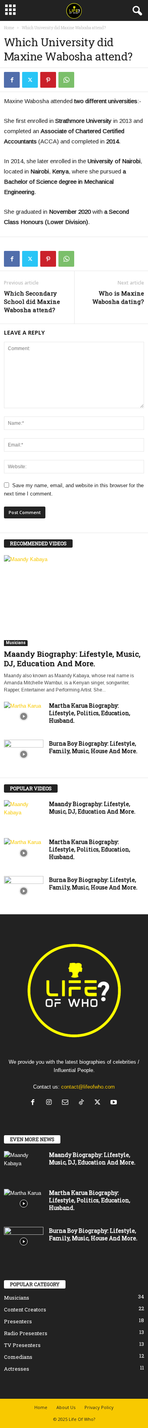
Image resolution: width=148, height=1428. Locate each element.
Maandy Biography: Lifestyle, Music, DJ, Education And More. (72, 658)
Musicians (16, 643)
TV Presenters (22, 1345)
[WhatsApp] (66, 80)
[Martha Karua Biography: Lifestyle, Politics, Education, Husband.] (23, 716)
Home (9, 27)
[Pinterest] (48, 80)
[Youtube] (114, 1103)
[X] (30, 80)
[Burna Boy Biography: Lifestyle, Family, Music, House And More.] (23, 754)
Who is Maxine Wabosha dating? (118, 297)
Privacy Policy (99, 1407)
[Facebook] (12, 80)
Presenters (18, 1321)
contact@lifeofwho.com (88, 1087)
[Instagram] (51, 1103)
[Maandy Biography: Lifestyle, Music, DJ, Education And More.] (74, 600)
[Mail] (67, 1103)
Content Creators (25, 1309)
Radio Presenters (25, 1333)
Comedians (18, 1356)
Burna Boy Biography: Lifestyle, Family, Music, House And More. (93, 747)
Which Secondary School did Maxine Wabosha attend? (32, 301)
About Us (65, 1407)
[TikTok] (83, 1103)
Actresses (16, 1368)
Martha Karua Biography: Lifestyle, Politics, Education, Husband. (89, 713)
